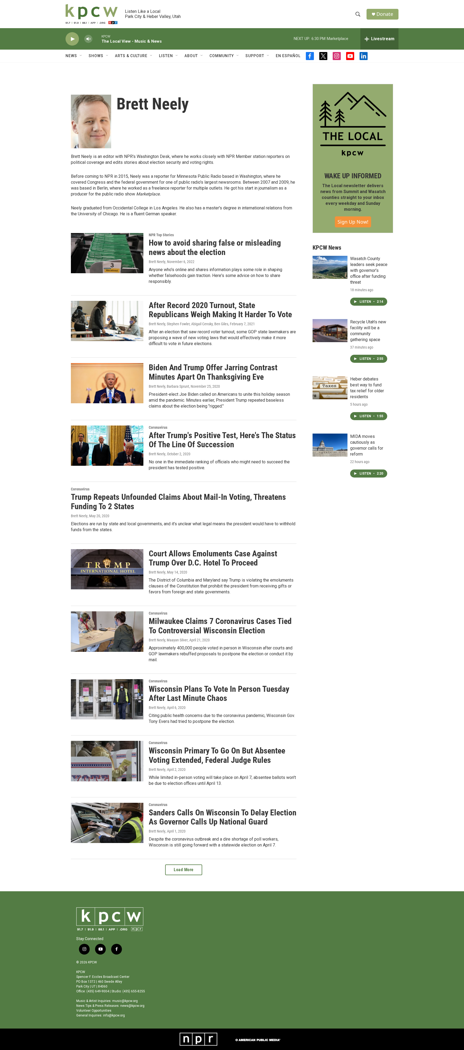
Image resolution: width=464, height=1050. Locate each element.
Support (254, 56)
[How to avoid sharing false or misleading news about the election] (107, 253)
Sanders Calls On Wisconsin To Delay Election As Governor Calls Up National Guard (222, 817)
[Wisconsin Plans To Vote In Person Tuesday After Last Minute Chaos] (107, 699)
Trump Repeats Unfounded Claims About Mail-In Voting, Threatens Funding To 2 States (178, 501)
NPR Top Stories (161, 235)
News (71, 56)
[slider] (97, 39)
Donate (384, 14)
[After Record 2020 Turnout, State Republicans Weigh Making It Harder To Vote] (107, 321)
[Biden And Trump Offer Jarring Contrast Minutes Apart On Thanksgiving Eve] (107, 383)
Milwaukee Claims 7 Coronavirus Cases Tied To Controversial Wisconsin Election (220, 625)
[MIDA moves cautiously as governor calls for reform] (330, 445)
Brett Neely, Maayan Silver (168, 640)
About (191, 56)
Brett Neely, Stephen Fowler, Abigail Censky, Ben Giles (188, 324)
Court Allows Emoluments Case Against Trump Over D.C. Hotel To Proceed (213, 558)
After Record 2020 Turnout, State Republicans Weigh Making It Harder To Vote (220, 310)
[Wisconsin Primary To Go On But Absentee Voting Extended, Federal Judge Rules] (107, 761)
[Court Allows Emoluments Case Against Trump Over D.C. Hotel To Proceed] (107, 569)
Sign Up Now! (353, 222)
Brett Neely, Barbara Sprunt (169, 386)
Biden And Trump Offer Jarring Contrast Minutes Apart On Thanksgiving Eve (213, 372)
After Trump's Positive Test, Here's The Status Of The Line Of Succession (222, 440)
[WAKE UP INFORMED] (353, 124)
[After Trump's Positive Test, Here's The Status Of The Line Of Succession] (107, 446)
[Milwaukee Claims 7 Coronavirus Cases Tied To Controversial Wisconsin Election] (107, 631)
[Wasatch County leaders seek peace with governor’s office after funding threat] (330, 267)
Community (221, 56)
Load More (184, 869)
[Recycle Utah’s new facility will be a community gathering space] (330, 330)
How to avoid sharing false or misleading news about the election (215, 247)
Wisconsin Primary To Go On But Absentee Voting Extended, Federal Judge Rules (217, 755)
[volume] (88, 39)
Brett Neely (157, 262)
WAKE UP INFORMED (353, 176)
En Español (288, 56)
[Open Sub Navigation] (81, 56)
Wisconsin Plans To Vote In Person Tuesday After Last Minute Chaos (219, 693)
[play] (72, 39)
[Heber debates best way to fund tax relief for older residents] (330, 387)
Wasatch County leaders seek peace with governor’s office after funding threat (368, 270)
